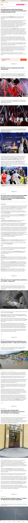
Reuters (4, 382)
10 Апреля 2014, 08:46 (3, 7)
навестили (14, 220)
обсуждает (7, 210)
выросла (23, 223)
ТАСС (6, 505)
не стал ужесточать (6, 214)
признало (21, 251)
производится (20, 42)
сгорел (16, 242)
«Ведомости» (3, 18)
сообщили (16, 419)
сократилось (8, 227)
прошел (18, 156)
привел (22, 247)
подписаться (23, 59)
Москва (6, 2)
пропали (4, 380)
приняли (11, 53)
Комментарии (14, 63)
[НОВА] (20, 4)
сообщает (6, 349)
